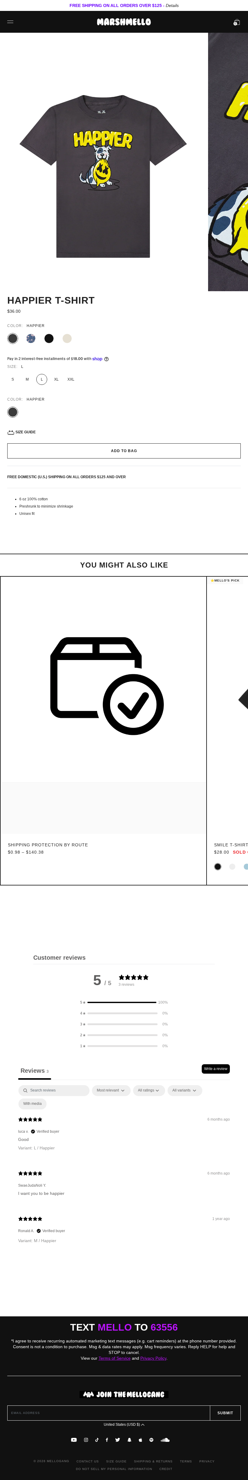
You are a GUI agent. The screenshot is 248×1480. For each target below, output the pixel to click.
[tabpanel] (124, 1169)
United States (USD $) (122, 1424)
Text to (124, 1327)
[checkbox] (32, 1103)
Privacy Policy (153, 1358)
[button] (124, 1002)
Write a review (215, 1069)
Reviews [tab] (35, 1070)
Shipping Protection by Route (48, 844)
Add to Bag (124, 451)
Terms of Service (115, 1358)
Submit (225, 1413)
